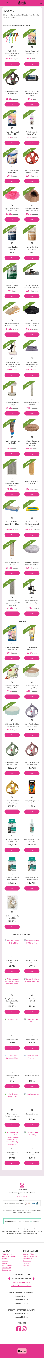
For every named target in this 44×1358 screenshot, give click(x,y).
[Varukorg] (41, 2)
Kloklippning (6, 1268)
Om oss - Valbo (28, 1254)
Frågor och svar (7, 1254)
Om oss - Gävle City (30, 1256)
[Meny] (3, 2)
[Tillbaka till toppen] (37, 1353)
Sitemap (26, 1263)
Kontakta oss (6, 1270)
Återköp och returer (9, 1256)
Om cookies (27, 1261)
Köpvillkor (5, 1263)
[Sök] (7, 3)
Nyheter (26, 1265)
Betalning (5, 1258)
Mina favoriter (7, 1265)
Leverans (5, 1261)
